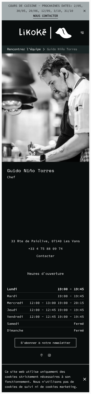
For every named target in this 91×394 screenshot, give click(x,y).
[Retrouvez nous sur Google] (41, 355)
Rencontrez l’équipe (24, 49)
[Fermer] (84, 379)
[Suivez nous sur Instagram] (49, 355)
